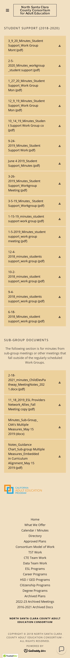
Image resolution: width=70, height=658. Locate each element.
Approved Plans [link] (35, 541)
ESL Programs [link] (35, 569)
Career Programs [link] (35, 574)
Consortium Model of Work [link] (35, 547)
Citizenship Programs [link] (35, 585)
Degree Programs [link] (35, 591)
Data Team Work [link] (35, 563)
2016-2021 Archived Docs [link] (35, 607)
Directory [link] (35, 536)
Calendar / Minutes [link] (35, 530)
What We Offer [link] (35, 525)
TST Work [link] (35, 552)
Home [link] (35, 519)
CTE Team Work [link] (35, 558)
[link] (35, 10)
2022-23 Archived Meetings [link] (35, 601)
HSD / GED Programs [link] (35, 580)
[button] (8, 10)
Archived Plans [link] (35, 596)
